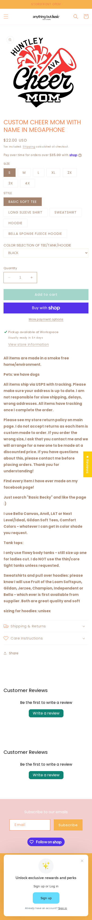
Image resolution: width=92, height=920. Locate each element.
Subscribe (68, 824)
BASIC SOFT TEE (22, 201)
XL (53, 172)
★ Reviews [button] (87, 464)
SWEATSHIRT (65, 212)
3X (10, 183)
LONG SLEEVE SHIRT (25, 212)
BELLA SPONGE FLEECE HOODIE (35, 233)
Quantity (10, 268)
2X (69, 172)
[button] (6, 16)
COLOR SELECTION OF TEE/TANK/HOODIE (37, 245)
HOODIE (15, 223)
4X (27, 183)
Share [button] (13, 653)
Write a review (46, 713)
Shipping (29, 146)
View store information (28, 344)
